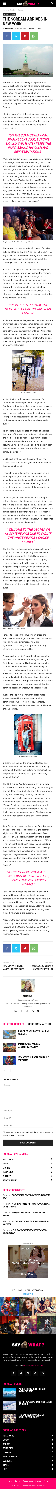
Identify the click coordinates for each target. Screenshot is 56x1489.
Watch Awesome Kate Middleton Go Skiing (35, 1403)
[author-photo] (28, 992)
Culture (20, 10)
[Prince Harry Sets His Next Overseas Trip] (9, 1392)
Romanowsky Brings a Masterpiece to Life (41, 967)
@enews (28, 1294)
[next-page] (8, 1070)
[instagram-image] (9, 1306)
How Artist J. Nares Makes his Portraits (13, 967)
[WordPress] (35, 1373)
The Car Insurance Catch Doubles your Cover (31, 1416)
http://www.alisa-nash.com (28, 1000)
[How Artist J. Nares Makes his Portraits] (9, 1060)
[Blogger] (16, 1011)
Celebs (12, 10)
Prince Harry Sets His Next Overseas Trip (32, 1390)
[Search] (52, 3)
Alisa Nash (9, 29)
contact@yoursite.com (33, 1365)
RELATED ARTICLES (13, 1024)
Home (5, 10)
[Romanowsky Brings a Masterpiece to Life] (9, 1047)
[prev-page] (4, 1070)
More (46, 1481)
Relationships (28, 1481)
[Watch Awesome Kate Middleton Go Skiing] (9, 1405)
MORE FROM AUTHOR (40, 1024)
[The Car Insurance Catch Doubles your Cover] (9, 1418)
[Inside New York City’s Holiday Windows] (9, 1034)
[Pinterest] (25, 36)
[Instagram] (28, 1011)
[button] (4, 3)
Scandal (38, 1481)
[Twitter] (16, 36)
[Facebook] (7, 36)
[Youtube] (39, 1011)
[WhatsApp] (34, 36)
